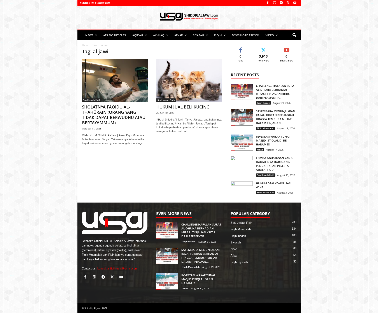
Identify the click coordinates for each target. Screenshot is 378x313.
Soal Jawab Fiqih (91, 99)
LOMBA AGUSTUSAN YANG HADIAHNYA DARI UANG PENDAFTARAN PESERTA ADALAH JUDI (274, 164)
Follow (263, 48)
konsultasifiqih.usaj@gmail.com (117, 268)
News (260, 149)
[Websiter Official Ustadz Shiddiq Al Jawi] (189, 16)
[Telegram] (281, 3)
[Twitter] (288, 3)
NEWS (89, 35)
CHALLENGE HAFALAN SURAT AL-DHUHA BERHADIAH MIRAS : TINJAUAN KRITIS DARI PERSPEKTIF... (276, 92)
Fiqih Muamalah (265, 128)
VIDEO (270, 35)
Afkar (234, 255)
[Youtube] (295, 3)
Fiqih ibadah (263, 102)
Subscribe (286, 48)
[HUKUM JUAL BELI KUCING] (189, 80)
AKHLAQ (158, 35)
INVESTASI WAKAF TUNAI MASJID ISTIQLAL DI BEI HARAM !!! (273, 140)
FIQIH (218, 35)
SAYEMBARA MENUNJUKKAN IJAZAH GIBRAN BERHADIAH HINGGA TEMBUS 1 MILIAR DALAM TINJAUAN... (275, 117)
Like (240, 48)
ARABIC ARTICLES (114, 35)
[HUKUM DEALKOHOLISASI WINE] (242, 189)
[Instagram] (274, 3)
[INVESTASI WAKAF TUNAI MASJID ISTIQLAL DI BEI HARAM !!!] (242, 143)
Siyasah (236, 242)
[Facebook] (267, 3)
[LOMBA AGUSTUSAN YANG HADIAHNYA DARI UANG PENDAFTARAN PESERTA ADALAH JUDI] (242, 164)
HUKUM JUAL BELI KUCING (183, 107)
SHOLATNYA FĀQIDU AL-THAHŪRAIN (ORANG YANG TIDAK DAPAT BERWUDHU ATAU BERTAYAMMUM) (113, 115)
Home (85, 44)
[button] (294, 35)
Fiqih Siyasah (239, 262)
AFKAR (178, 35)
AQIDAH (137, 35)
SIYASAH (198, 35)
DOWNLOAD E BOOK (245, 35)
